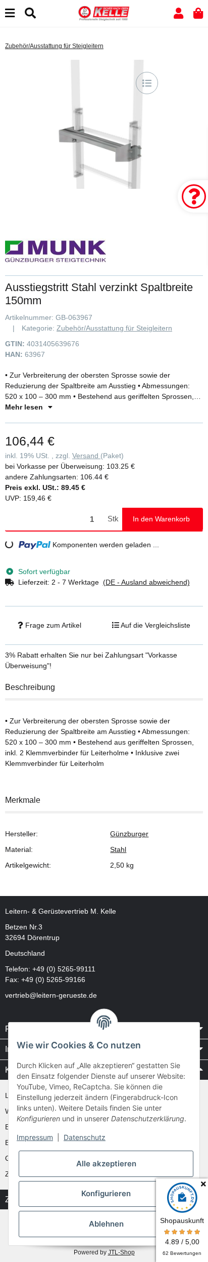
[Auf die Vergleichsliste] (147, 83)
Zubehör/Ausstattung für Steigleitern (114, 328)
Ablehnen (106, 1224)
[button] (178, 13)
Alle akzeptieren (106, 1163)
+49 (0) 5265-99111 (63, 969)
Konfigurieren (106, 1193)
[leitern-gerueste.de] (104, 13)
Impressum (35, 1137)
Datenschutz (85, 1137)
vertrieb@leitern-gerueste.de (51, 995)
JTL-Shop (121, 1252)
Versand (86, 456)
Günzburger (129, 834)
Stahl (118, 849)
